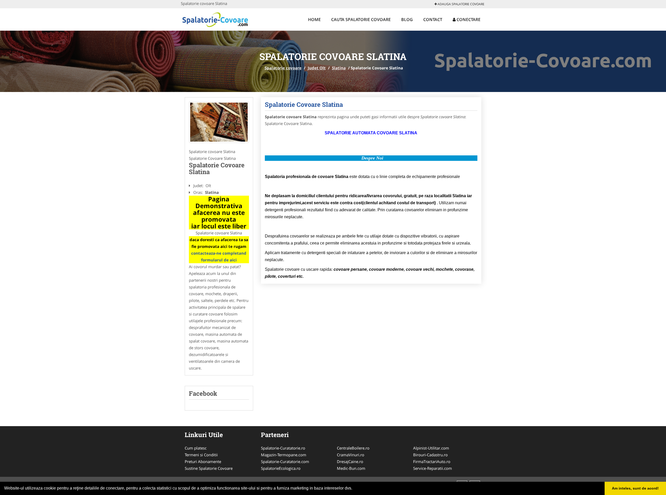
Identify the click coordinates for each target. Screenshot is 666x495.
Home (314, 19)
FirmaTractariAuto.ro (431, 461)
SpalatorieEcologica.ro (280, 468)
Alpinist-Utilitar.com (431, 448)
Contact (432, 19)
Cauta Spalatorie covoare (361, 19)
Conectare (468, 19)
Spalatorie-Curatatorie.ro (283, 448)
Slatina (339, 67)
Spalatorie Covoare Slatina (304, 104)
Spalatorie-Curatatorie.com (285, 461)
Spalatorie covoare (283, 67)
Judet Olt (317, 67)
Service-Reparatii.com (432, 468)
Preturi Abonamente (203, 461)
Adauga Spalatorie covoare (460, 4)
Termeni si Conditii (201, 454)
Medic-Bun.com (351, 468)
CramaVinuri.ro (350, 454)
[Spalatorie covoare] (215, 18)
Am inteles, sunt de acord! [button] (635, 488)
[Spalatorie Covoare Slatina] (219, 122)
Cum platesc (196, 448)
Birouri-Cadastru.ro (430, 454)
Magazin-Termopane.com (283, 454)
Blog (407, 19)
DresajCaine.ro (350, 461)
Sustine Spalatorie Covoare (209, 468)
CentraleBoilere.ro (353, 448)
